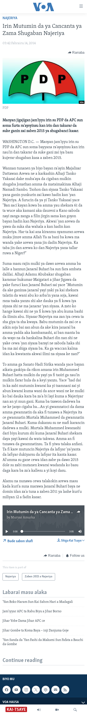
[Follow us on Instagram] (26, 690)
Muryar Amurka (23, 517)
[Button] (76, 52)
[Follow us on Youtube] (16, 690)
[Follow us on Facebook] (7, 690)
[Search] (75, 709)
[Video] (57, 709)
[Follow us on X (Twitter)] (36, 690)
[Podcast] (46, 690)
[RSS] (65, 690)
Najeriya (10, 18)
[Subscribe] (55, 690)
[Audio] (39, 709)
